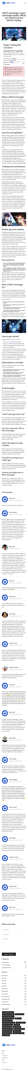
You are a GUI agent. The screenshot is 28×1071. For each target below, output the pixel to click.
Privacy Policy (4, 1057)
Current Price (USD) (7, 58)
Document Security (14, 967)
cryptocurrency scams (8, 1029)
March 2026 (14, 988)
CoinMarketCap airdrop (8, 1012)
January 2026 (14, 993)
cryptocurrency (17, 1031)
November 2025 (14, 999)
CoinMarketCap (16, 1027)
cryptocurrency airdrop (18, 1033)
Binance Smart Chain (7, 1024)
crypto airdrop (6, 1035)
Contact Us (4, 1062)
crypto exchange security (8, 1022)
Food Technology (14, 964)
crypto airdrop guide (19, 1029)
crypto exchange (19, 1014)
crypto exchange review (8, 1016)
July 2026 (14, 978)
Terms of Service (5, 1055)
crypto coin (18, 1018)
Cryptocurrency (14, 962)
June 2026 (14, 980)
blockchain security (7, 1031)
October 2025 (14, 1001)
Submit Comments (9, 954)
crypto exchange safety (8, 1018)
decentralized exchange (8, 1014)
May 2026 (14, 983)
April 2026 (14, 986)
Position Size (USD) (7, 60)
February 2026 (14, 991)
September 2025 (14, 1004)
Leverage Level (6, 62)
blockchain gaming (7, 1027)
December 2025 (14, 996)
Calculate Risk (7, 64)
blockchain (16, 1024)
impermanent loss (7, 1033)
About (3, 1053)
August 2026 (14, 975)
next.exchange (9, 342)
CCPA (3, 1060)
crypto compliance (20, 1022)
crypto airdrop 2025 (7, 1020)
